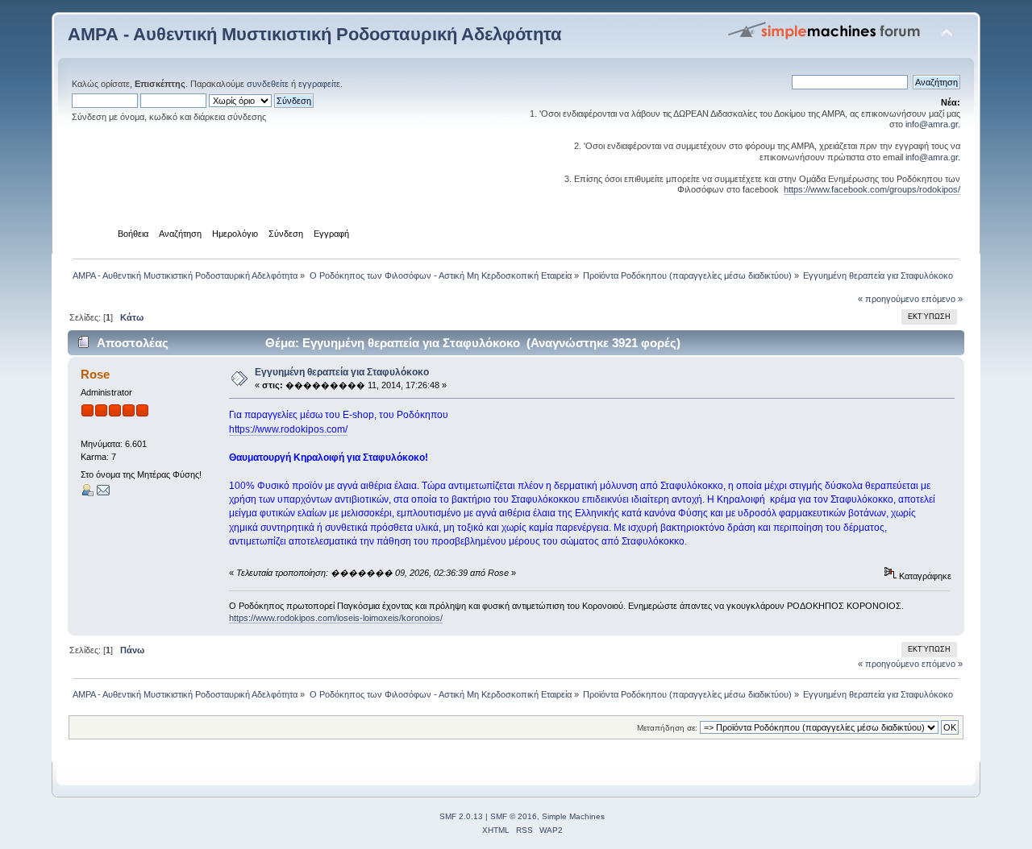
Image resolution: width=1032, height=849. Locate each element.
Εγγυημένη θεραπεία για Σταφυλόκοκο (342, 372)
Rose (95, 374)
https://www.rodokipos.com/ (288, 429)
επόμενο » (942, 299)
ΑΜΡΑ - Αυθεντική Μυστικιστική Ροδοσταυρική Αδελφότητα (315, 34)
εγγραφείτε (319, 84)
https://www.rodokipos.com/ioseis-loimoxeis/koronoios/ (336, 618)
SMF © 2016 (513, 816)
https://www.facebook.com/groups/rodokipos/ (872, 189)
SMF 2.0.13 (461, 816)
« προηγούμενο (888, 299)
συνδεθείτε (268, 84)
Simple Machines (573, 816)
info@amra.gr (931, 124)
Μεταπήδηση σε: (667, 727)
